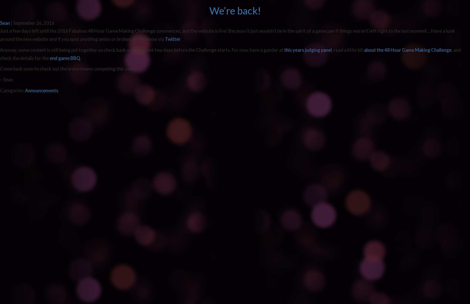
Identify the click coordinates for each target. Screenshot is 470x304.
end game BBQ (65, 58)
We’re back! (235, 11)
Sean (5, 23)
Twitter (172, 39)
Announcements (41, 90)
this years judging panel (308, 50)
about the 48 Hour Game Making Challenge (408, 50)
